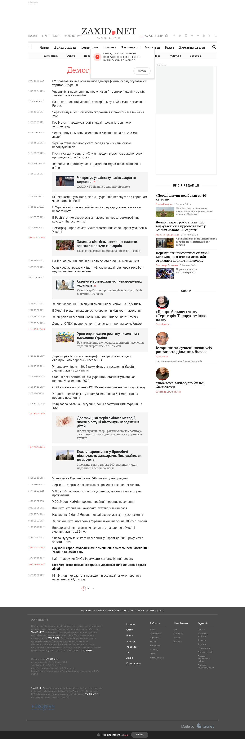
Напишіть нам (204, 648)
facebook (174, 35)
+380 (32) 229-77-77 (50, 665)
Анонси (130, 641)
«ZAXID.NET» (52, 659)
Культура (175, 55)
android (204, 35)
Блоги (56, 35)
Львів (44, 47)
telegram (192, 35)
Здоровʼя (195, 55)
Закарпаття (130, 47)
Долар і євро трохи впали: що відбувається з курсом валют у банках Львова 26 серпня (181, 226)
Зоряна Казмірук (164, 204)
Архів (129, 657)
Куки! (126, 734)
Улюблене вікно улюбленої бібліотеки (180, 385)
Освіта (71, 55)
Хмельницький (192, 47)
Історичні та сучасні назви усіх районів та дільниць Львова (184, 350)
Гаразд (142, 71)
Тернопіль (90, 47)
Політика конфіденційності (206, 666)
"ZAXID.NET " (37, 632)
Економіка (51, 55)
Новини (33, 35)
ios (210, 35)
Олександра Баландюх (167, 265)
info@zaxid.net (67, 668)
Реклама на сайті (205, 652)
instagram (186, 35)
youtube (198, 35)
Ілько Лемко (162, 356)
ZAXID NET (109, 32)
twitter (180, 35)
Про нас (201, 629)
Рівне (169, 47)
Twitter (177, 637)
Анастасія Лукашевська (167, 234)
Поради (89, 55)
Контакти (202, 644)
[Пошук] (213, 47)
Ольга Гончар (162, 324)
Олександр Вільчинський (168, 391)
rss (216, 35)
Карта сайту (133, 663)
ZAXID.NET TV (72, 35)
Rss (175, 629)
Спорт (156, 55)
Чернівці (152, 47)
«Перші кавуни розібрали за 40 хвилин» (181, 197)
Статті (45, 35)
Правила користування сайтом (204, 658)
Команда (202, 640)
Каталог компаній (156, 35)
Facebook (178, 633)
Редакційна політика (203, 634)
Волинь (109, 47)
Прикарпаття (65, 47)
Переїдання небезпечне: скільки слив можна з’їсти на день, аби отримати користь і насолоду (182, 257)
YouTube (178, 641)
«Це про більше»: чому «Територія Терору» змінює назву (181, 316)
